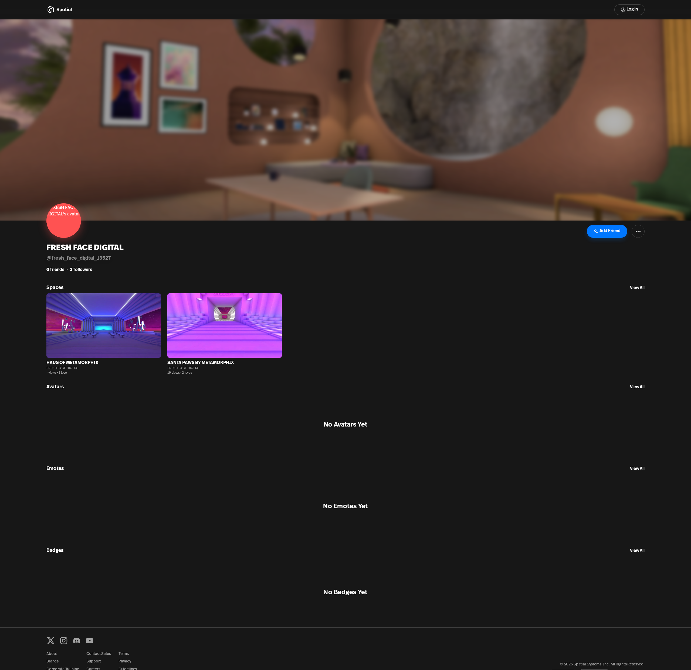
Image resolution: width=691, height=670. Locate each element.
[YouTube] (89, 640)
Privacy (124, 661)
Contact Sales (98, 654)
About (51, 654)
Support (93, 661)
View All (637, 288)
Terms (123, 654)
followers (81, 270)
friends (55, 270)
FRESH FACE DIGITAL (62, 368)
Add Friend (610, 231)
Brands (52, 661)
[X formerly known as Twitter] (50, 640)
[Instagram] (63, 640)
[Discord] (76, 640)
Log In (632, 9)
